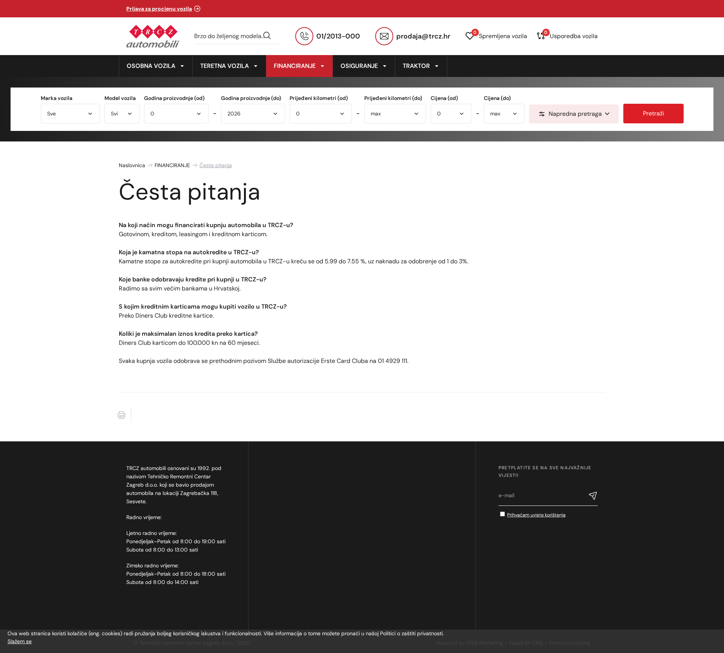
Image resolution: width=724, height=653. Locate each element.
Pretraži (653, 113)
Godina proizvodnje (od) (174, 98)
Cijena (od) (444, 98)
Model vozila (120, 98)
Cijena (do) (497, 98)
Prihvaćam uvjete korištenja (536, 515)
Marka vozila (56, 98)
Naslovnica (132, 165)
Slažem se (20, 641)
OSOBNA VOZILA (151, 66)
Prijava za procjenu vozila (159, 8)
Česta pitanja (215, 165)
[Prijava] (593, 497)
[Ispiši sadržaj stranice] (121, 415)
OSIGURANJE (359, 66)
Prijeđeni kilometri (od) (319, 98)
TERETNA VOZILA (224, 66)
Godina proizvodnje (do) (251, 98)
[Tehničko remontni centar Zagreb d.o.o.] (152, 36)
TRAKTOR (416, 66)
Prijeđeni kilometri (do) (393, 98)
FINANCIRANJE (295, 66)
